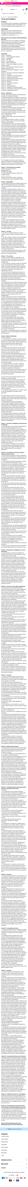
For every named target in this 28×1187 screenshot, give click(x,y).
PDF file (24, 26)
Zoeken (25, 13)
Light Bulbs (4, 1144)
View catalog (2, 9)
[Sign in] (23, 9)
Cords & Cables (5, 1136)
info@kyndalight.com (6, 176)
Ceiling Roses (4, 1141)
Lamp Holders (4, 1139)
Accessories (4, 1150)
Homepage (3, 17)
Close (14, 1160)
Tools (2, 1155)
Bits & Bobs (4, 1152)
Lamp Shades (4, 1147)
